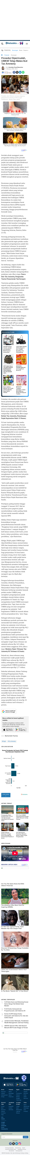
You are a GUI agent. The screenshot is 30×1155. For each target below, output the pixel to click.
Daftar (25, 1137)
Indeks (3, 1118)
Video (25, 1102)
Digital (17, 1089)
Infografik (11, 1106)
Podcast (26, 1111)
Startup (18, 1096)
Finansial (6, 55)
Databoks (3, 1125)
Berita (2, 1089)
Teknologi (18, 1100)
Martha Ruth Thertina (11, 736)
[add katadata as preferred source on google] (15, 711)
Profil (25, 1095)
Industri (3, 1093)
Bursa (20, 50)
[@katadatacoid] (19, 1143)
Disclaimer (11, 1150)
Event (2, 1127)
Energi (2, 1096)
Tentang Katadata (9, 1147)
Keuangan (15, 50)
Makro (10, 1091)
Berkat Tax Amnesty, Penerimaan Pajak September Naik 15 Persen (13, 417)
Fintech (18, 1095)
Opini (17, 1108)
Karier (23, 1147)
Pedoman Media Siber (10, 1149)
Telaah (18, 1106)
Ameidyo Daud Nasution (15, 67)
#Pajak (4, 741)
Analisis (10, 1108)
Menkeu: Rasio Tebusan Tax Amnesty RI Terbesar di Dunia (13, 650)
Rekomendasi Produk (8, 332)
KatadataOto (4, 1129)
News (25, 1104)
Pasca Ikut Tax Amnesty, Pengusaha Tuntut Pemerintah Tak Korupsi (13, 276)
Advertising (18, 1147)
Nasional (3, 1091)
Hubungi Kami (19, 1150)
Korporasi (26, 50)
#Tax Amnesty (12, 741)
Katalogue (26, 1108)
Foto (25, 1109)
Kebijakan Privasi (22, 1149)
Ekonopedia (27, 1089)
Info (2, 1117)
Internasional (4, 1095)
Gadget (18, 1098)
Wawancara (19, 1109)
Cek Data (11, 1109)
